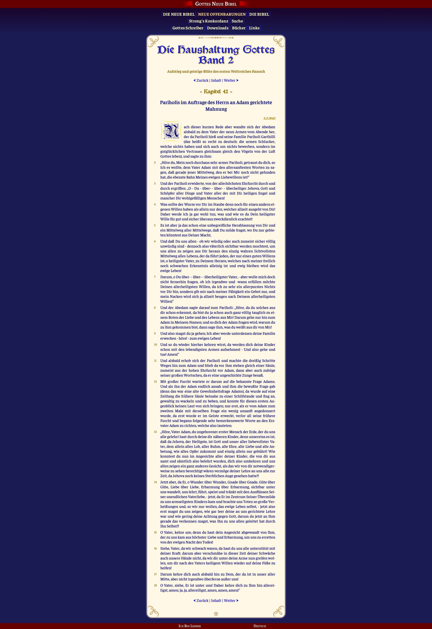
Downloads (217, 27)
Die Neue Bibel (179, 14)
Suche (237, 20)
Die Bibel (259, 14)
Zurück (200, 80)
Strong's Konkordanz (208, 20)
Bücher (239, 27)
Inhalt (216, 80)
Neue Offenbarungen (222, 14)
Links (254, 27)
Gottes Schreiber (188, 27)
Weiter (231, 80)
